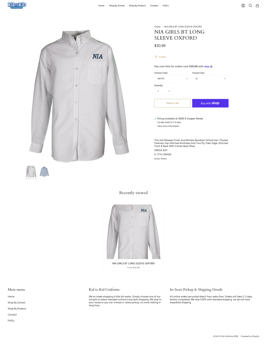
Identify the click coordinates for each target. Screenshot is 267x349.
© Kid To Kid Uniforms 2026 (225, 336)
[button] (117, 5)
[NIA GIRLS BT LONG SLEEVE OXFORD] (31, 171)
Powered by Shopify (250, 336)
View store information (168, 126)
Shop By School (16, 302)
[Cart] (257, 5)
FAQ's (11, 320)
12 (196, 78)
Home (157, 26)
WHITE (161, 78)
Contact (12, 314)
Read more (160, 159)
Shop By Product (17, 308)
